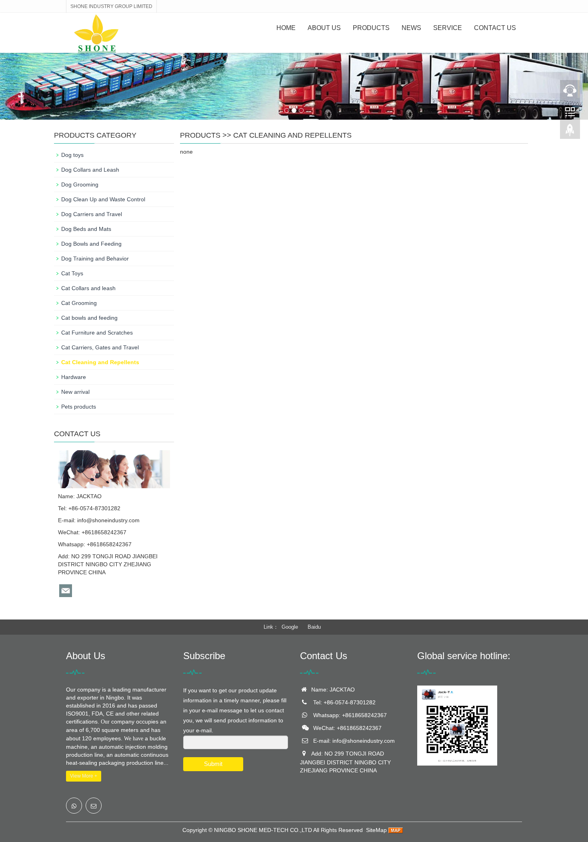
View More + (83, 776)
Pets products (78, 406)
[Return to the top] (570, 132)
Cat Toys (72, 273)
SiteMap (376, 830)
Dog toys (72, 155)
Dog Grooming (79, 184)
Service (447, 27)
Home (286, 27)
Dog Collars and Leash (90, 169)
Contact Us (495, 27)
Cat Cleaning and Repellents (292, 135)
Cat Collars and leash (88, 288)
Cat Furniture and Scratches (97, 332)
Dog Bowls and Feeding (91, 244)
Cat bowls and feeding (89, 318)
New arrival (75, 392)
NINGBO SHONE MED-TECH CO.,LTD (263, 830)
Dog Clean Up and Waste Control (103, 199)
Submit (213, 763)
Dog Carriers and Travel (91, 214)
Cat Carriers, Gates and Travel (100, 347)
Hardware (73, 377)
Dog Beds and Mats (86, 229)
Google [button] (290, 627)
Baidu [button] (314, 627)
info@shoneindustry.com (108, 520)
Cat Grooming (79, 303)
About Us (324, 27)
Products (371, 27)
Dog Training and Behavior (95, 258)
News (411, 27)
